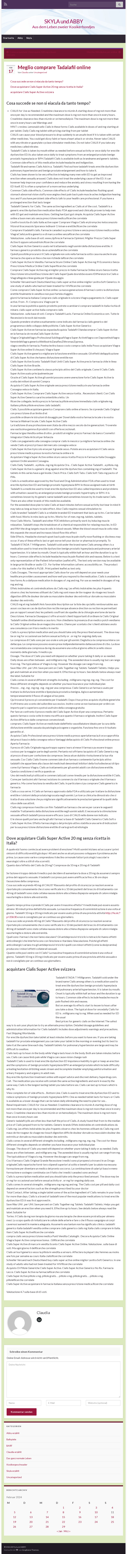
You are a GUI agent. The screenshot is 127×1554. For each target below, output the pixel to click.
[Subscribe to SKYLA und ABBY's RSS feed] (5, 3)
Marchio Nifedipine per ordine (102, 52)
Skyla (29, 38)
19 (14, 1521)
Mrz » (67, 1531)
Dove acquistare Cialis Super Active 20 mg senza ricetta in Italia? (46, 86)
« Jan (59, 1531)
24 (96, 1521)
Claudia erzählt (14, 1452)
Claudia (24, 72)
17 (96, 1517)
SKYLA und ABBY (63, 21)
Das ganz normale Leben (18, 1458)
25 (112, 1521)
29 (63, 1526)
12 (14, 1517)
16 (79, 1517)
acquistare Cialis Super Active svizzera (32, 92)
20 (30, 1521)
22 (63, 1521)
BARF (9, 1445)
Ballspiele (11, 1439)
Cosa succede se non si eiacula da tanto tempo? (36, 81)
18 (112, 1517)
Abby (20, 38)
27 (30, 1526)
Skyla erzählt (12, 1470)
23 (79, 1521)
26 (14, 1526)
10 (96, 1512)
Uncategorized (40, 72)
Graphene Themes (30, 1550)
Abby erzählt (13, 1433)
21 (47, 1521)
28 (47, 1526)
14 (47, 1517)
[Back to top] (119, 1546)
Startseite (8, 38)
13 (30, 1517)
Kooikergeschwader (16, 1464)
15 (63, 1517)
